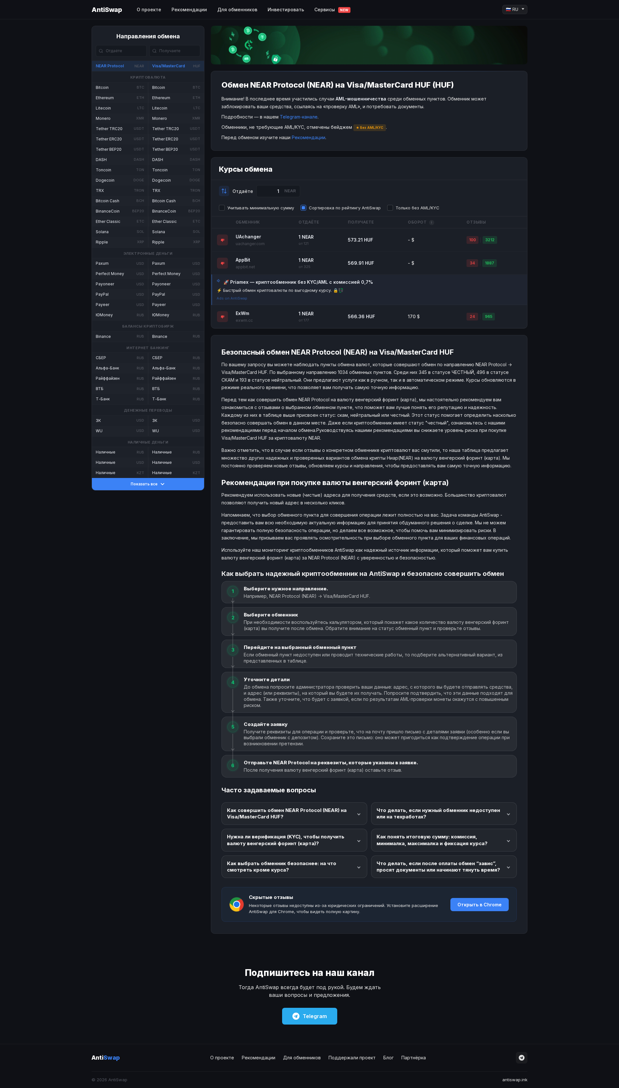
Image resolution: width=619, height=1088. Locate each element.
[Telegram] (521, 1058)
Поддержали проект (352, 1057)
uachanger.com (250, 243)
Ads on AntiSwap (232, 298)
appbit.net (245, 266)
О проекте (149, 9)
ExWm (242, 313)
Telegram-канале (299, 116)
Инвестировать (286, 9)
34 (472, 263)
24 (472, 316)
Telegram (315, 1016)
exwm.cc (244, 320)
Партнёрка (413, 1057)
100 (472, 239)
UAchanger (248, 236)
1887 (489, 263)
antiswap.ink (514, 1079)
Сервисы (331, 9)
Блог (388, 1057)
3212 (490, 239)
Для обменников (237, 9)
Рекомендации (189, 9)
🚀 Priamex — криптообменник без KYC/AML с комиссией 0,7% (298, 282)
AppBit (243, 259)
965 (488, 316)
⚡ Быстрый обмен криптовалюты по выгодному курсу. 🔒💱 (280, 290)
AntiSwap (107, 10)
